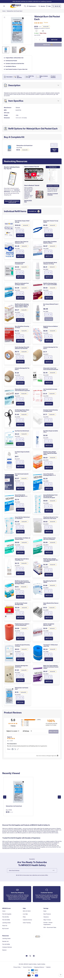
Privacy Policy (17, 967)
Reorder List (5, 941)
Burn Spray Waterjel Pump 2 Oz (50, 305)
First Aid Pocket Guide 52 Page (21, 474)
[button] (25, 6)
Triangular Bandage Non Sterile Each (21, 666)
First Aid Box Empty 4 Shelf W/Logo (22, 221)
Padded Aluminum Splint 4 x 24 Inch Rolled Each (22, 624)
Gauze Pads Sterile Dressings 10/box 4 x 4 (21, 495)
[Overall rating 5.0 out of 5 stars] (38, 23)
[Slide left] (4, 797)
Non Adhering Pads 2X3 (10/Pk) (49, 581)
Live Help (25, 914)
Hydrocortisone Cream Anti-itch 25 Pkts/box (49, 538)
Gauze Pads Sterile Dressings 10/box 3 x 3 (49, 474)
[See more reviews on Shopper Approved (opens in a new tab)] (18, 749)
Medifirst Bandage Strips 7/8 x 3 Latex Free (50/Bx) (50, 284)
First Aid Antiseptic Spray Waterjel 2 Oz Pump (50, 263)
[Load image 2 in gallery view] (14, 49)
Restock (4, 950)
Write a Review (53, 731)
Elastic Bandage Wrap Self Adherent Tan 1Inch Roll (22, 348)
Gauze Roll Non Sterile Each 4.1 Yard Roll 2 (22, 518)
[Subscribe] (53, 870)
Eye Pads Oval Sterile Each (22, 430)
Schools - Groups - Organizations (48, 923)
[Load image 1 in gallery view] (5, 49)
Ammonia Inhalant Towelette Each (20, 263)
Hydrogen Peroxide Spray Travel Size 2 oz (22, 559)
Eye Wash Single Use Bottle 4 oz (22, 452)
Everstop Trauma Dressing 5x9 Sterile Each (50, 410)
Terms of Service (27, 967)
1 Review (46, 22)
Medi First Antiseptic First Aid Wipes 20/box (22, 284)
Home (3, 11)
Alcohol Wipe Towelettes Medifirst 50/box (50, 242)
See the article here (28, 201)
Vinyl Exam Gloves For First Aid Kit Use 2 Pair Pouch (50, 518)
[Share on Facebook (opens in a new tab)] (13, 749)
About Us (4, 925)
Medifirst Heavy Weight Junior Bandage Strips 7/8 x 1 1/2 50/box (50, 560)
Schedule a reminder (52, 185)
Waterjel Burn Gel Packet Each (14, 11)
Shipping (36, 28)
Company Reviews (7, 947)
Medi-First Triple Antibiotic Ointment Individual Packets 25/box (50, 667)
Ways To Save (47, 919)
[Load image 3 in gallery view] (22, 49)
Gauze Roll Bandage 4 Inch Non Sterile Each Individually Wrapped (50, 496)
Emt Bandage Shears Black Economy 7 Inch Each (22, 410)
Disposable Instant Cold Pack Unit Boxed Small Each (50, 368)
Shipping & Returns (39, 967)
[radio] (32, 719)
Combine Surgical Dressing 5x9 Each (22, 645)
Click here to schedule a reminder (52, 194)
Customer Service (27, 919)
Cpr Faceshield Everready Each (50, 390)
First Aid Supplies (6, 914)
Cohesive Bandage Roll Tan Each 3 (50, 348)
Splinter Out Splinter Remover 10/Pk (48, 624)
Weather (48, 967)
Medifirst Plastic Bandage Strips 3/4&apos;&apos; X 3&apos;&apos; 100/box (22, 305)
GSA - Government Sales (49, 927)
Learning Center (6, 922)
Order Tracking (27, 922)
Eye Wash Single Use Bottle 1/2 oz (50, 431)
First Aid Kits (5, 917)
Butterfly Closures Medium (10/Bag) (50, 327)
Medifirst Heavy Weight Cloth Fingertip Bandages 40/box (50, 453)
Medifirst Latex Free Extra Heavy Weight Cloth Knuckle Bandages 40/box (22, 582)
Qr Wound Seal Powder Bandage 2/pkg (21, 603)
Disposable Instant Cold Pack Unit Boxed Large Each (22, 390)
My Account (5, 928)
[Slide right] (59, 797)
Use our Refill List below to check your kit (12, 201)
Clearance (46, 917)
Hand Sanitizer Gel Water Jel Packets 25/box (22, 538)
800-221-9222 (27, 911)
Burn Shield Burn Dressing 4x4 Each (22, 327)
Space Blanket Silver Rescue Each (50, 603)
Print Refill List (32, 211)
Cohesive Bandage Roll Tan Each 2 (22, 368)
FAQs (24, 917)
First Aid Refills (6, 919)
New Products (47, 914)
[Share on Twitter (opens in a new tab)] (15, 749)
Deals (44, 911)
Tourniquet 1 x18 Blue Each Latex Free (50, 645)
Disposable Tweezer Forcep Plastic (50, 221)
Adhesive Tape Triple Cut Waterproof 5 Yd (21, 242)
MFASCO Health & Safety (30, 964)
